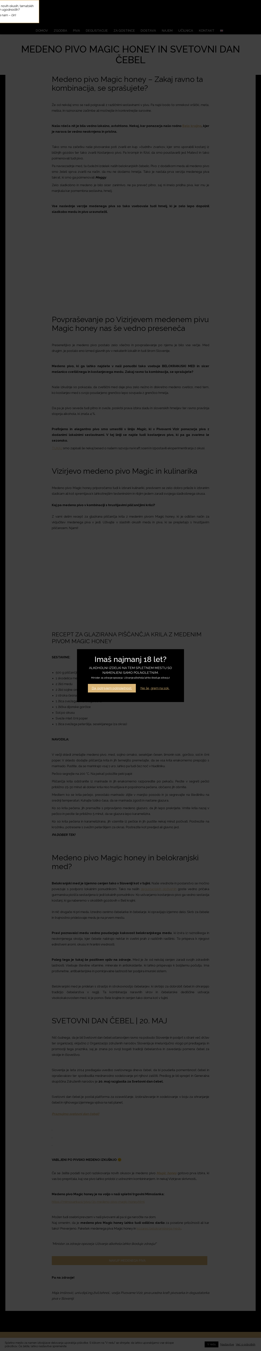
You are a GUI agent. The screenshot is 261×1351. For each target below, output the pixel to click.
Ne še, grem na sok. (154, 688)
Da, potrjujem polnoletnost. (112, 688)
